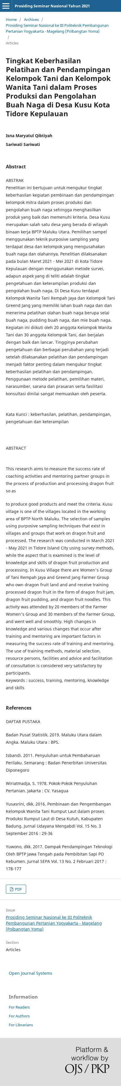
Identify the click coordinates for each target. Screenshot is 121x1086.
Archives (31, 19)
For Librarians (21, 1024)
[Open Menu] (6, 6)
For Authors (19, 1016)
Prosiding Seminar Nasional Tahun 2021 (52, 6)
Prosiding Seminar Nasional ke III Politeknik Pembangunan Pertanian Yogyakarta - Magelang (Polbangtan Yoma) (57, 28)
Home (11, 19)
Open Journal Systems (30, 973)
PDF (18, 889)
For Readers (19, 1007)
